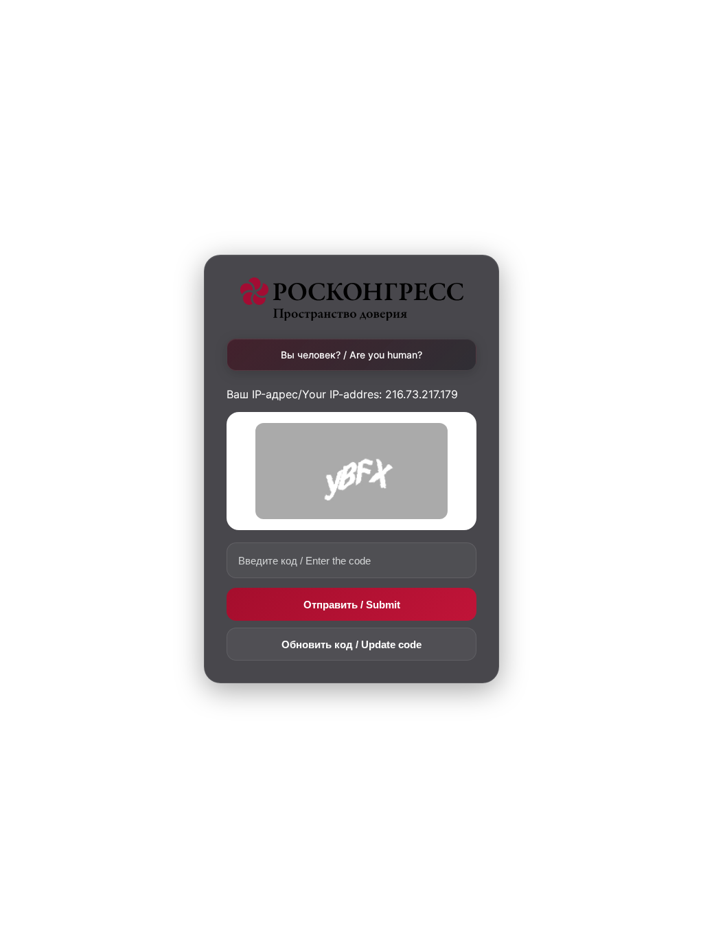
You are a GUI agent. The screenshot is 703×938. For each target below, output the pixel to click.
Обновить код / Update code (351, 644)
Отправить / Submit (351, 604)
